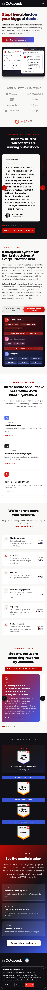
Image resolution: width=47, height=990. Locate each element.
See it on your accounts (16, 40)
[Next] (42, 188)
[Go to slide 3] (8, 225)
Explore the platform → (23, 526)
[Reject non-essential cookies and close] (43, 969)
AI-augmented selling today (13, 309)
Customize (8, 985)
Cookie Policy (31, 980)
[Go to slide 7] (15, 225)
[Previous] (4, 188)
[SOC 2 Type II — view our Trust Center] (27, 960)
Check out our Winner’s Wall (22, 669)
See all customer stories (17, 230)
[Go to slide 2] (6, 225)
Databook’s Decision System (34, 309)
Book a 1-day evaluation (22, 943)
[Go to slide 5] (11, 225)
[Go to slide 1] (3, 225)
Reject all (19, 985)
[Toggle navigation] (43, 3)
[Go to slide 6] (13, 225)
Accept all (29, 985)
